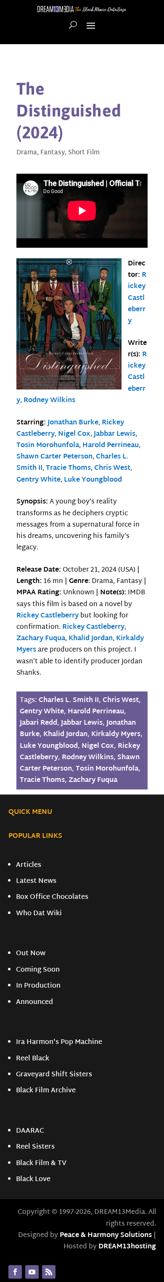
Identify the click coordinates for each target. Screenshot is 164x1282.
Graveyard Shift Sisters (54, 1075)
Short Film (84, 153)
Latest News (36, 881)
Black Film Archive (46, 1091)
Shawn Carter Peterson (54, 457)
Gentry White (38, 480)
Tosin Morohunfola (47, 446)
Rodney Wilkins (49, 401)
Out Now (30, 954)
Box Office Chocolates (52, 897)
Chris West (112, 468)
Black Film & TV (41, 1164)
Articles (28, 865)
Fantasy (52, 153)
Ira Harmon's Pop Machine (59, 1042)
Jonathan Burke (73, 423)
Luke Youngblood (93, 480)
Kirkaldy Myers (115, 734)
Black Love (33, 1179)
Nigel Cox (74, 434)
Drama (26, 153)
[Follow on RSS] (49, 1272)
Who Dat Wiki (39, 914)
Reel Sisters (35, 1147)
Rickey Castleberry (137, 298)
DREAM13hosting (127, 1247)
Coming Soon (38, 970)
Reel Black (32, 1059)
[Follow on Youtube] (32, 1272)
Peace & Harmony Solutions (106, 1235)
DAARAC (30, 1131)
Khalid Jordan (91, 639)
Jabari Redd (38, 723)
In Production (38, 986)
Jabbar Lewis (114, 434)
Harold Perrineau (110, 446)
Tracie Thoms (68, 468)
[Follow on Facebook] (15, 1272)
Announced (34, 1002)
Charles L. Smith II (69, 700)
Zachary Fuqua (40, 639)
